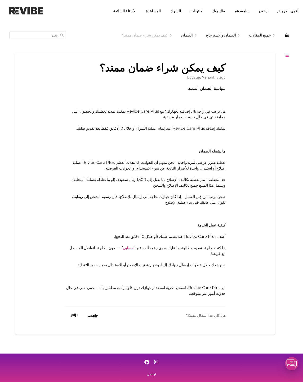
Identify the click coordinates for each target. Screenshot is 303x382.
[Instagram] (156, 362)
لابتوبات (196, 10)
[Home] (287, 35)
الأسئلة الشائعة (124, 10)
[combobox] (37, 35)
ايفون (263, 10)
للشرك (175, 10)
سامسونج (242, 10)
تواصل (151, 374)
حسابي (128, 248)
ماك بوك (218, 10)
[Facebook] (147, 362)
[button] (291, 363)
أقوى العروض (287, 10)
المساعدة (153, 10)
